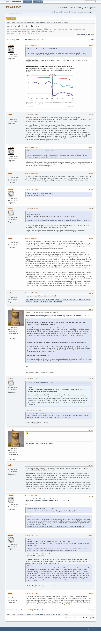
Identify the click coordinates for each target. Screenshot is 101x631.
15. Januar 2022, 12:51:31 (31, 535)
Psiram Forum (13, 7)
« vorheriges (81, 34)
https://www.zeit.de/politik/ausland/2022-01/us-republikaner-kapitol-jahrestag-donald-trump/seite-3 (58, 220)
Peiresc (11, 45)
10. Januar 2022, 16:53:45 (31, 309)
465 (26, 40)
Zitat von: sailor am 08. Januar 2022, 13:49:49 (40, 151)
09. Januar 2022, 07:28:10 (31, 208)
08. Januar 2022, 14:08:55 (31, 147)
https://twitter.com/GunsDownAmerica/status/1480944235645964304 (47, 501)
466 (28, 40)
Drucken (91, 40)
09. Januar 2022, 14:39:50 (31, 238)
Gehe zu (67, 618)
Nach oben (10, 610)
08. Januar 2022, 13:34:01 (31, 45)
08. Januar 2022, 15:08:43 (31, 173)
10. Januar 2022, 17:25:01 (31, 378)
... (23, 40)
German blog (67, 12)
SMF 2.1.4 (7, 629)
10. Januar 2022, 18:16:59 (31, 430)
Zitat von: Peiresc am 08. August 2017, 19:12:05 (41, 413)
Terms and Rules (83, 629)
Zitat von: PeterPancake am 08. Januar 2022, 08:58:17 (42, 49)
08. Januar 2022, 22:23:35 (31, 189)
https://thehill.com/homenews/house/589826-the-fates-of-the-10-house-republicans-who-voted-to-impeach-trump (58, 544)
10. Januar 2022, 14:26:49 (31, 293)
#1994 (36, 422)
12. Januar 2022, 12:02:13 (31, 495)
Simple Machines (21, 629)
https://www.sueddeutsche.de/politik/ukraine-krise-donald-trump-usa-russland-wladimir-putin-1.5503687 (57, 316)
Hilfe (77, 629)
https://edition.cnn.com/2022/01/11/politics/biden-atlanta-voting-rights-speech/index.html (55, 526)
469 (38, 40)
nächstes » (90, 34)
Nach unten (10, 40)
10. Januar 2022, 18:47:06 (31, 465)
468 (35, 40)
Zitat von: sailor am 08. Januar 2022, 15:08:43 (40, 193)
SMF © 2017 (14, 629)
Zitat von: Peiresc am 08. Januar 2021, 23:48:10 (40, 508)
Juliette (11, 309)
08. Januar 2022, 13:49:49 (31, 114)
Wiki (61, 12)
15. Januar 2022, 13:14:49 (31, 593)
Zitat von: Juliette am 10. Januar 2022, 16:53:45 (40, 382)
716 (42, 40)
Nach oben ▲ (92, 629)
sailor (10, 114)
